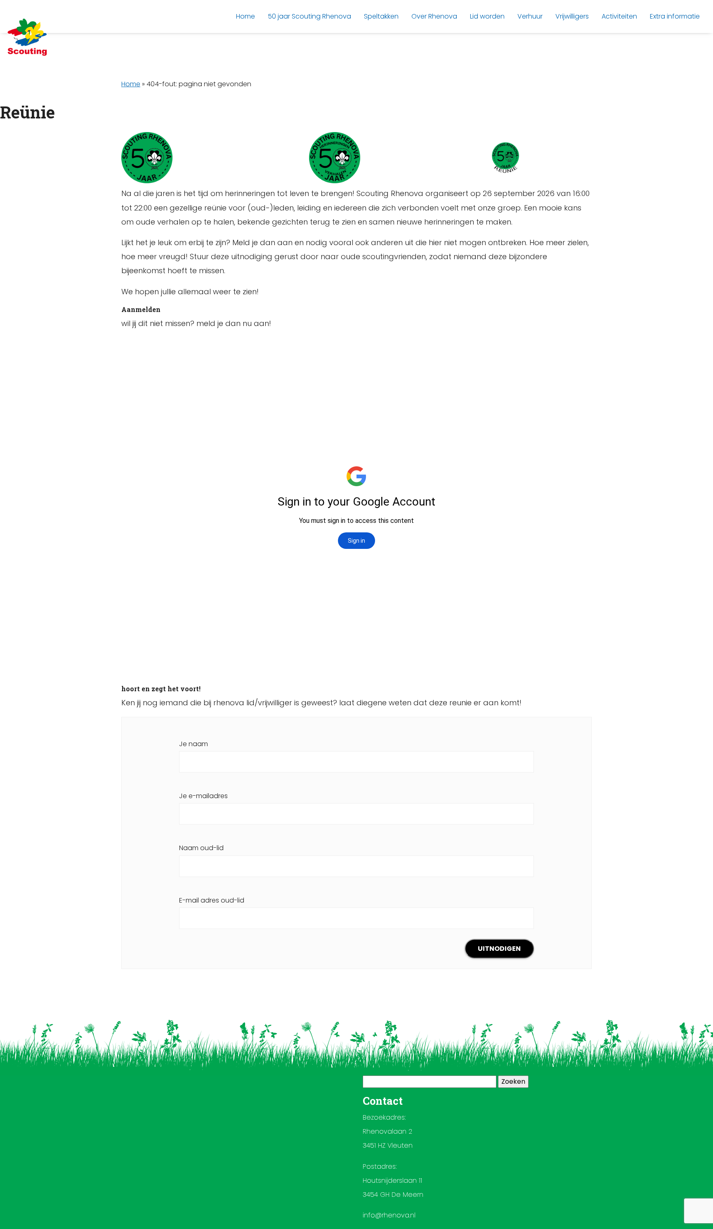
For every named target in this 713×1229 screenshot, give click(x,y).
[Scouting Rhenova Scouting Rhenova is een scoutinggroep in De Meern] (27, 37)
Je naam (193, 744)
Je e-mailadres (203, 796)
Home (130, 84)
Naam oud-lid (201, 848)
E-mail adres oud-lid (211, 900)
